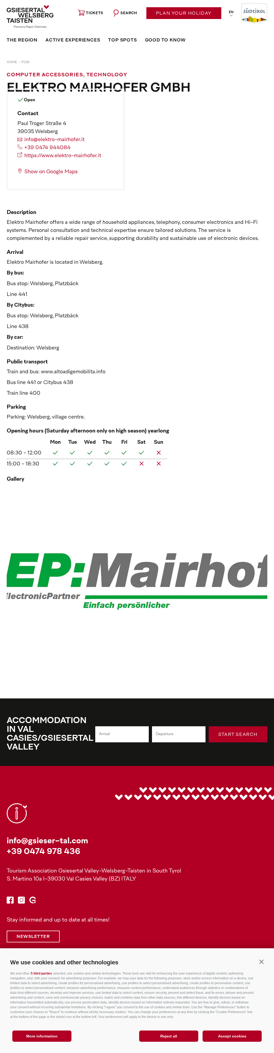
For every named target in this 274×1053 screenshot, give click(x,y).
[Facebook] (10, 902)
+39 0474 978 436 (43, 852)
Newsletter (33, 937)
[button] (261, 961)
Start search (238, 735)
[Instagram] (21, 902)
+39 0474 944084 (47, 148)
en (231, 12)
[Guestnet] (32, 902)
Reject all (168, 1036)
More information (42, 1036)
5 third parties (41, 973)
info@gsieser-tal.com (47, 841)
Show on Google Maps (51, 172)
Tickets (94, 13)
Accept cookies (232, 1036)
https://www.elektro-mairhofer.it (62, 156)
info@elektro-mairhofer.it (54, 139)
